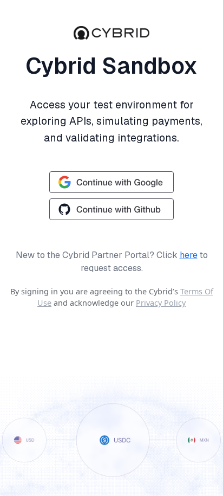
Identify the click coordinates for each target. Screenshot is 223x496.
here (189, 255)
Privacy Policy (161, 303)
